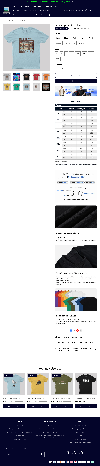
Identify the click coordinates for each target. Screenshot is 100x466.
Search (50, 425)
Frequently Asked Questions (19, 429)
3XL (84, 53)
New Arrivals (24, 6)
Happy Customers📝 (43, 15)
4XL (91, 53)
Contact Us (20, 436)
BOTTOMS (16, 10)
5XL (57, 58)
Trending (48, 6)
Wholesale (80, 432)
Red (74, 38)
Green (58, 43)
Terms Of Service (80, 439)
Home (15, 6)
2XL (77, 53)
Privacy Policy (80, 425)
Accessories (17, 15)
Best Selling (37, 6)
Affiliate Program (50, 432)
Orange (83, 38)
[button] (86, 10)
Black (66, 38)
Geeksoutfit (13, 462)
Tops (56, 6)
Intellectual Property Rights (80, 443)
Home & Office (29, 10)
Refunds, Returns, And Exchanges (20, 432)
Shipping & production (80, 429)
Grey (58, 38)
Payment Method (20, 439)
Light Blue (70, 43)
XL (71, 53)
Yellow (92, 38)
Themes (29, 15)
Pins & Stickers (45, 10)
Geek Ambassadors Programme (50, 429)
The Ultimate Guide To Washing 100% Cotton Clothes (50, 437)
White (81, 43)
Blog (80, 436)
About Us (20, 425)
